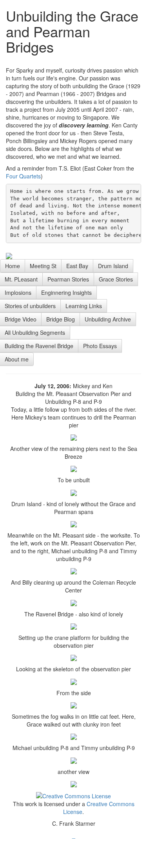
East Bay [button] (77, 266)
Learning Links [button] (83, 306)
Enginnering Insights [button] (66, 292)
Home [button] (12, 266)
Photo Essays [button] (100, 346)
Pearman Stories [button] (68, 279)
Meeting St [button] (43, 266)
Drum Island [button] (113, 266)
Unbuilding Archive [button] (108, 319)
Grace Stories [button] (116, 279)
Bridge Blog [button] (60, 319)
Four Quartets (23, 176)
